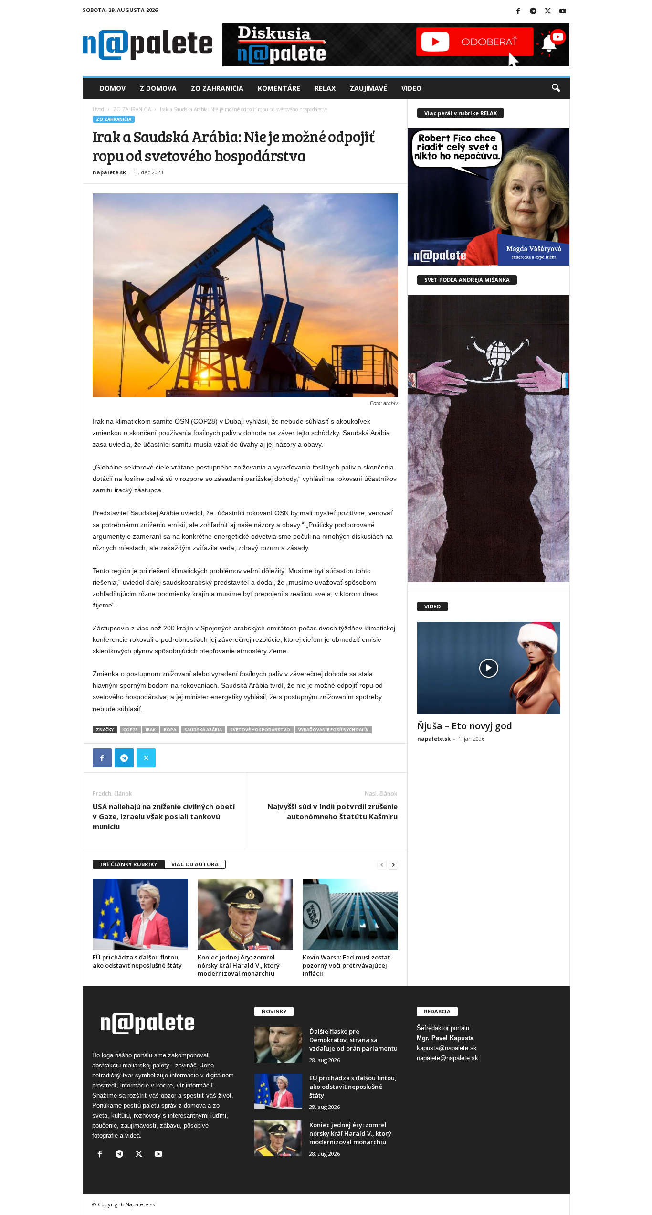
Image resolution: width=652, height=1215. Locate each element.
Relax (325, 88)
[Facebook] (518, 12)
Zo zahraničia (217, 88)
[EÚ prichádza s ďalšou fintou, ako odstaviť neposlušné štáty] (140, 914)
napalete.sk (109, 172)
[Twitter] (548, 12)
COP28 (130, 729)
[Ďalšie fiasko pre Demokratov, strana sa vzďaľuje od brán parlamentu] (278, 1045)
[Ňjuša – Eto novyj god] (488, 668)
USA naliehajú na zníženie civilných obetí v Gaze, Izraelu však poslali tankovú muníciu (164, 816)
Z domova (158, 88)
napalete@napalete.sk (447, 1058)
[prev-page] (382, 865)
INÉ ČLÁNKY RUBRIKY (128, 864)
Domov (113, 88)
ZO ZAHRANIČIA (132, 109)
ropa (170, 729)
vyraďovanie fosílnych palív (333, 729)
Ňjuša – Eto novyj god (464, 726)
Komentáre (279, 88)
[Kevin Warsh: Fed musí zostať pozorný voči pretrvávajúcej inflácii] (350, 914)
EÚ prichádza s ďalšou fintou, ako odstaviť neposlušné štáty (137, 961)
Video (411, 88)
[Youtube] (562, 12)
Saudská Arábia (203, 729)
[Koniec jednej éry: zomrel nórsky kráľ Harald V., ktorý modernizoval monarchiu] (245, 914)
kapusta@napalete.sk (447, 1048)
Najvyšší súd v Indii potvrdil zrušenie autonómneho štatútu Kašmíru (332, 811)
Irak (151, 729)
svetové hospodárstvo (260, 729)
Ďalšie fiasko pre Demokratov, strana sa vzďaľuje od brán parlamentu (353, 1040)
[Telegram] (533, 12)
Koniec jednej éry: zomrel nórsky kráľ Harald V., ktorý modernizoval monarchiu (239, 965)
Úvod (98, 109)
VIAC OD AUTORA (195, 864)
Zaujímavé (368, 88)
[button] (555, 88)
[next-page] (393, 865)
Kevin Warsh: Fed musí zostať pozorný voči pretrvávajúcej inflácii (346, 965)
